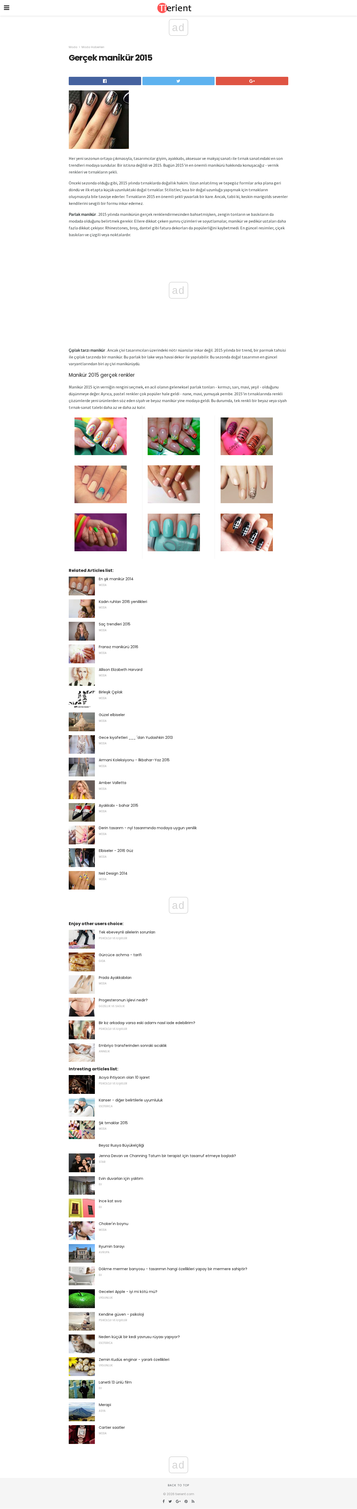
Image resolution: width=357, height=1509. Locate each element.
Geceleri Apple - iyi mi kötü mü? (128, 1291)
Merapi (105, 1404)
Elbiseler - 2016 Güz (116, 850)
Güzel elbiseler (112, 714)
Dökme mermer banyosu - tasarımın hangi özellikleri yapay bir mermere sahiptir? (173, 1269)
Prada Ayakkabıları (115, 977)
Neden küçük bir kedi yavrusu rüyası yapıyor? (139, 1336)
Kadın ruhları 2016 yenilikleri (123, 601)
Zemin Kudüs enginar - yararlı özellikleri (134, 1359)
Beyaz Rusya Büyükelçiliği (121, 1145)
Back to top (178, 1485)
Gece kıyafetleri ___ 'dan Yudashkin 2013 (136, 737)
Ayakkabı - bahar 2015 (118, 805)
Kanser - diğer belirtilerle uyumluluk (131, 1100)
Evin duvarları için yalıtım (121, 1178)
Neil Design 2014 (113, 873)
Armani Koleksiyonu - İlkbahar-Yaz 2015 (134, 760)
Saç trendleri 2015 (114, 624)
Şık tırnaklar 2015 (113, 1122)
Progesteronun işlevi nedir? (123, 1000)
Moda (73, 47)
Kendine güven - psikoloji (121, 1314)
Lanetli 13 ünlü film (115, 1382)
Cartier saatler (112, 1427)
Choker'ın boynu (113, 1223)
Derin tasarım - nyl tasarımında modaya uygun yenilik (148, 828)
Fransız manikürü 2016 (118, 646)
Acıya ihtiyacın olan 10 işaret (124, 1077)
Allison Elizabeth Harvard (120, 669)
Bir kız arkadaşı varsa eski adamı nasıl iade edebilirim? (147, 1022)
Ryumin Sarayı (111, 1246)
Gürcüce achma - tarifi (120, 954)
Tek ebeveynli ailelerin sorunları (127, 932)
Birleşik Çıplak (111, 692)
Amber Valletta (112, 782)
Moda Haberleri (93, 47)
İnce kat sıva (110, 1201)
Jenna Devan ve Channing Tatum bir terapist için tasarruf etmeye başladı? (167, 1155)
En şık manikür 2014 (116, 579)
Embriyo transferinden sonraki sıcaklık (133, 1045)
